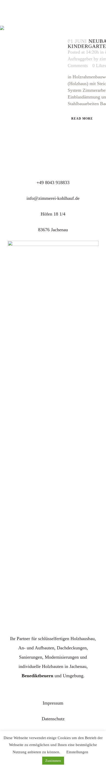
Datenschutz (53, 718)
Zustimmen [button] (53, 761)
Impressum (53, 703)
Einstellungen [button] (77, 752)
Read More (82, 118)
